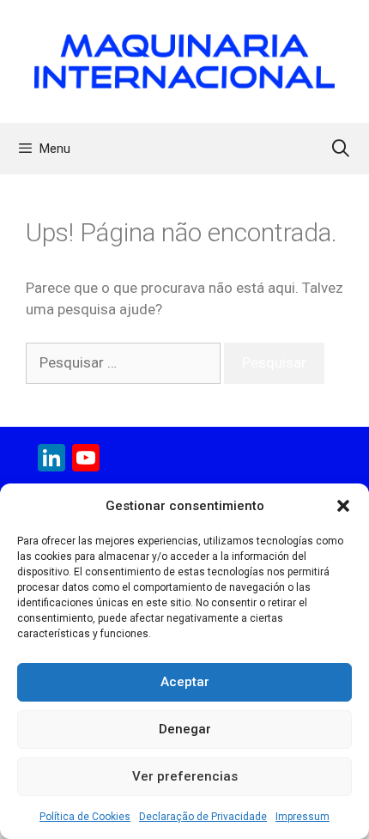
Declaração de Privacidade (203, 817)
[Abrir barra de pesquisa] (340, 148)
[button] (343, 505)
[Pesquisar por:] (125, 362)
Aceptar (184, 682)
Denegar (185, 729)
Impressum (302, 817)
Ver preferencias (185, 776)
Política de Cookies (84, 817)
